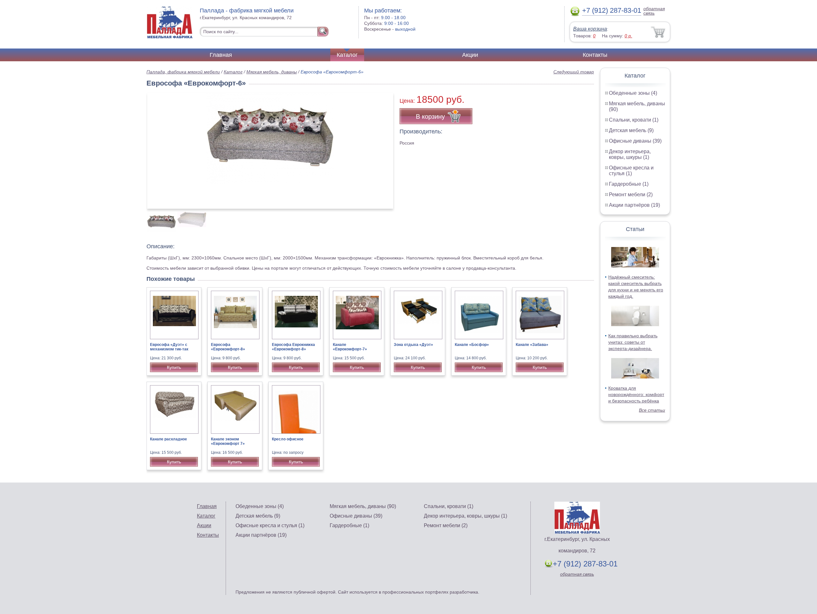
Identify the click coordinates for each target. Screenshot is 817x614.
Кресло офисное (288, 439)
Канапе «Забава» (532, 344)
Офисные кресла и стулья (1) (631, 170)
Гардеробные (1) (628, 184)
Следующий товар (573, 71)
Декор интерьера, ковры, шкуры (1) (630, 154)
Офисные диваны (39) (635, 141)
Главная (221, 55)
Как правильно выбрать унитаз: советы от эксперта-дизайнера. (632, 342)
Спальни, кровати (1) (633, 120)
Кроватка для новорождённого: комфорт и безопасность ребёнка (636, 394)
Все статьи (652, 410)
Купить (174, 367)
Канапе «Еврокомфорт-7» (350, 346)
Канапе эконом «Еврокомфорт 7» (228, 441)
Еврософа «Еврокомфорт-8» (228, 346)
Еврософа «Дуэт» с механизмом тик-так (169, 346)
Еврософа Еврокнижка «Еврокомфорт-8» (293, 346)
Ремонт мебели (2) (631, 194)
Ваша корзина (590, 29)
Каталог (347, 55)
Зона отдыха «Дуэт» (413, 344)
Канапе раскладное (168, 439)
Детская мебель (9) (631, 130)
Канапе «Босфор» (472, 344)
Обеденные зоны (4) (633, 93)
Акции (470, 55)
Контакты (595, 55)
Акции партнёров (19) (634, 205)
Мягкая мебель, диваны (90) (363, 506)
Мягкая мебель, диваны (271, 71)
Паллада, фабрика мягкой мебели (183, 71)
